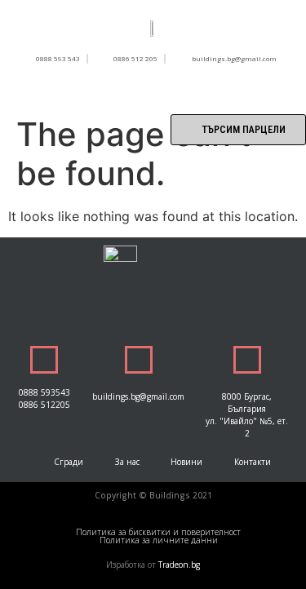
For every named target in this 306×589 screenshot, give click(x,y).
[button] (153, 88)
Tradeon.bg (179, 564)
